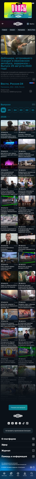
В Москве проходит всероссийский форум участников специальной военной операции (26, 288)
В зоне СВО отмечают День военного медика (8, 361)
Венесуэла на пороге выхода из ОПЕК (25, 267)
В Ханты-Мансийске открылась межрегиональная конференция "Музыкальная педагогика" (9, 251)
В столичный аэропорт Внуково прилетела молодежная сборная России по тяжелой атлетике (25, 326)
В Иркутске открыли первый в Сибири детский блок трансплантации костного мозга (9, 325)
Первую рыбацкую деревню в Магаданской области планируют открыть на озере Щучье (26, 155)
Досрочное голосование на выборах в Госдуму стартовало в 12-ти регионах (26, 193)
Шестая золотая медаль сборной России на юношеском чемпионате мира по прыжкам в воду (26, 344)
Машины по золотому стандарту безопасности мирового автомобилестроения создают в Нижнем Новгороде (9, 213)
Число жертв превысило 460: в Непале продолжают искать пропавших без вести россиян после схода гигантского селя (8, 383)
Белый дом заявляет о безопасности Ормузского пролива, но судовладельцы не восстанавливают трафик (9, 307)
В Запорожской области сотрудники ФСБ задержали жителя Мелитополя (26, 231)
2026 (8, 116)
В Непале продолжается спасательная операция (8, 229)
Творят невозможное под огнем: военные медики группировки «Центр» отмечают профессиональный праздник (9, 402)
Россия (21, 87)
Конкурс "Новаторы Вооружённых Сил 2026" (26, 135)
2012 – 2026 (14, 87)
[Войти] (28, 24)
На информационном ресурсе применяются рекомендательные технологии (13, 463)
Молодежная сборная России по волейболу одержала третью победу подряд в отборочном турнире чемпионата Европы (9, 346)
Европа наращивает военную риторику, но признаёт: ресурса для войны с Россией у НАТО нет (26, 402)
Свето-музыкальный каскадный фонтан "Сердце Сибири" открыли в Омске (9, 174)
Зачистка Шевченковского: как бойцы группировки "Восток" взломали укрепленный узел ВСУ (25, 383)
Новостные (5, 90)
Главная (4, 30)
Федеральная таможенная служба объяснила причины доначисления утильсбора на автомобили (26, 175)
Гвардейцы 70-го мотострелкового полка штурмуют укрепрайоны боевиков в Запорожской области (9, 137)
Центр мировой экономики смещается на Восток (26, 249)
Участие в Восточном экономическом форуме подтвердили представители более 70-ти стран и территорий (26, 364)
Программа (21, 30)
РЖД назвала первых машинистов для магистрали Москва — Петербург (7, 269)
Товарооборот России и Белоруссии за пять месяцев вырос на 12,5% (26, 211)
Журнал (5, 450)
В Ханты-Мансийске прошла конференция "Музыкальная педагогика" (9, 192)
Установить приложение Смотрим (18, 431)
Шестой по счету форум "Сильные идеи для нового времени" (9, 154)
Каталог (12, 30)
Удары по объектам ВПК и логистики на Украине (9, 286)
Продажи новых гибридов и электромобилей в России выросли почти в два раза (26, 306)
